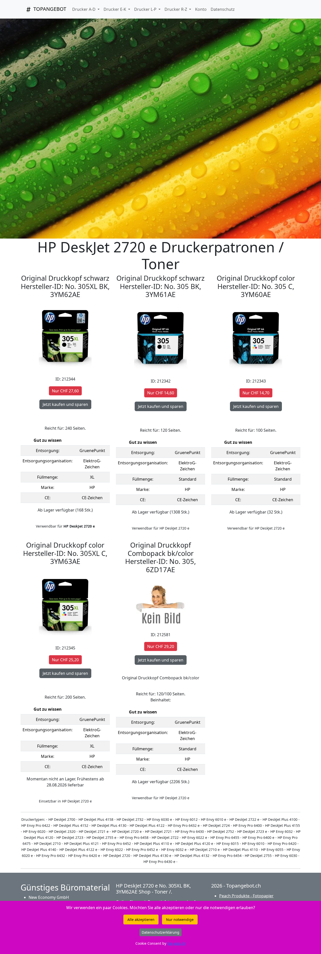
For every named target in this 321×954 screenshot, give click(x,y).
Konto (201, 9)
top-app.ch (176, 943)
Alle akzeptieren (140, 919)
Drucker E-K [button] (115, 9)
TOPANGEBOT (49, 9)
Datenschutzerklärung (160, 932)
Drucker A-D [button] (84, 9)
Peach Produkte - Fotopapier (246, 896)
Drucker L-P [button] (145, 9)
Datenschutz (223, 9)
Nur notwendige (180, 919)
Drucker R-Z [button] (176, 9)
